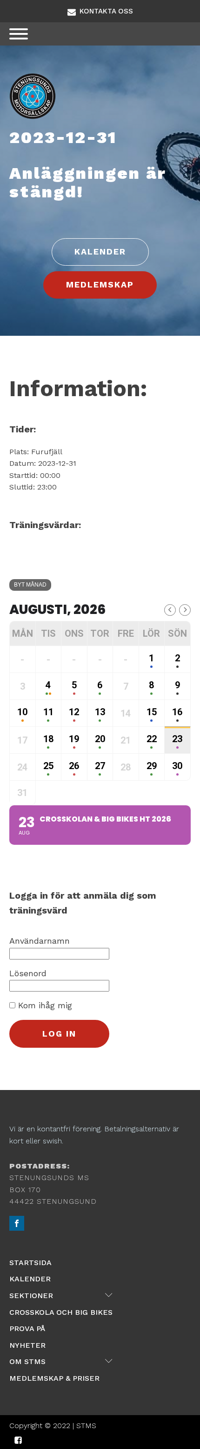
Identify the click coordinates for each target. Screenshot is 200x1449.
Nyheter (27, 1345)
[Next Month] (185, 610)
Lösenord (28, 973)
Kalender (30, 1278)
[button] (100, 11)
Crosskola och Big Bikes (61, 1312)
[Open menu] (18, 33)
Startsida (30, 1262)
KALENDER (100, 251)
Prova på (27, 1328)
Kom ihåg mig (43, 1005)
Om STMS (61, 1361)
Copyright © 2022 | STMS (52, 1425)
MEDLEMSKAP (100, 284)
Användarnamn (39, 941)
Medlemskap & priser (54, 1378)
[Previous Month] (170, 610)
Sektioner (61, 1295)
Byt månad (30, 584)
